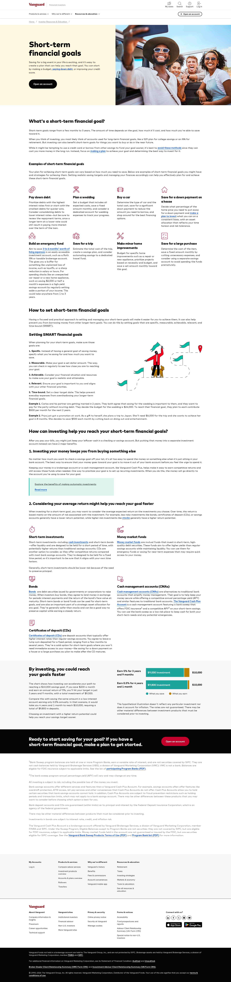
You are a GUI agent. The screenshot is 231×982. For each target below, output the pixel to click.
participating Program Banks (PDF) (126, 768)
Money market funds (128, 542)
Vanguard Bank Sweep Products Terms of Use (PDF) (97, 835)
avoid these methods (169, 147)
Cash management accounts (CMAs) (138, 591)
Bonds (32, 591)
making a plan (98, 151)
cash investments (78, 542)
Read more (41, 489)
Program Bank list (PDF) (145, 835)
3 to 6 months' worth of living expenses (49, 250)
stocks (126, 517)
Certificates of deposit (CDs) (45, 635)
